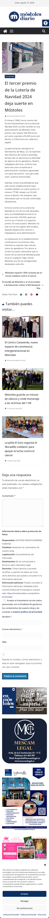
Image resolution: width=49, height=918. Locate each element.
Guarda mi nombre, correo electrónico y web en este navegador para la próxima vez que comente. (22, 663)
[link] (45, 23)
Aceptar (24, 894)
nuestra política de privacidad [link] (27, 612)
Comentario (9, 496)
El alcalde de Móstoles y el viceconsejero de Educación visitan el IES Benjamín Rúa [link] (21, 285)
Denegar (25, 901)
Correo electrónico (12, 629)
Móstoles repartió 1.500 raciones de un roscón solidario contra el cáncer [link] (23, 274)
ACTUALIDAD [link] (10, 76)
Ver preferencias (25, 908)
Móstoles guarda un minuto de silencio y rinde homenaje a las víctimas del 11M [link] (22, 399)
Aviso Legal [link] (42, 914)
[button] (45, 865)
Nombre (7, 616)
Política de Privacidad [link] (11, 914)
